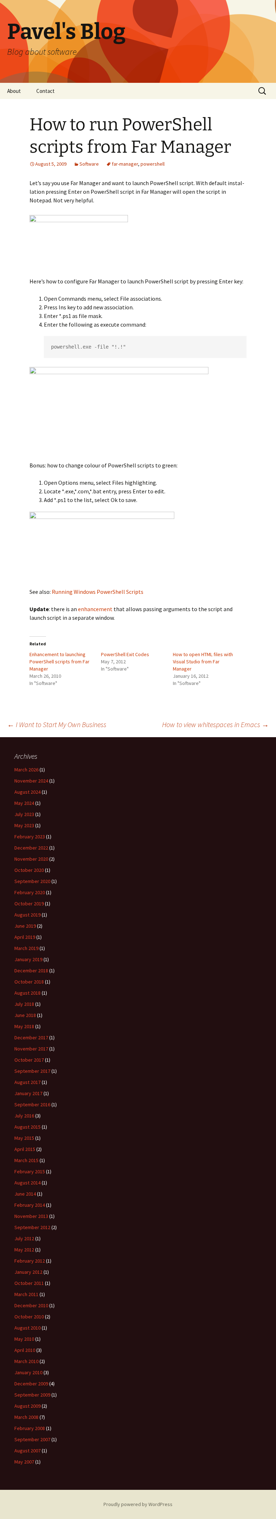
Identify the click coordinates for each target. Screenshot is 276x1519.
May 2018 (24, 1026)
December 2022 (31, 847)
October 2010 (29, 1316)
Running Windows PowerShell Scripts (97, 591)
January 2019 (28, 959)
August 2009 (27, 1406)
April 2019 (24, 937)
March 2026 (26, 769)
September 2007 (32, 1439)
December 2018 (31, 970)
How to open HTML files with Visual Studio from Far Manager (203, 661)
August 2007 (27, 1450)
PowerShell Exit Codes (125, 654)
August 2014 (27, 1182)
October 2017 (29, 1060)
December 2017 (31, 1037)
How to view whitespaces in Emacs (215, 724)
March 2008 (26, 1417)
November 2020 (31, 859)
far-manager (125, 164)
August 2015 (27, 1127)
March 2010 (26, 1361)
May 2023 (24, 825)
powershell (153, 164)
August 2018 (27, 993)
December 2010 (31, 1305)
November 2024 (31, 781)
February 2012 (29, 1261)
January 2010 (28, 1372)
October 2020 (29, 870)
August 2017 (27, 1082)
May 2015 (24, 1138)
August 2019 (27, 914)
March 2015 (26, 1160)
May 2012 (24, 1249)
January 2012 (28, 1272)
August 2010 (27, 1328)
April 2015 (24, 1149)
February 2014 (29, 1205)
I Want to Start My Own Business (56, 724)
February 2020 (29, 892)
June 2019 (25, 926)
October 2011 (29, 1283)
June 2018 (25, 1015)
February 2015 (29, 1171)
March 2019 (26, 948)
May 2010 (24, 1339)
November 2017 (31, 1048)
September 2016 (32, 1104)
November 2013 (31, 1216)
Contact (45, 91)
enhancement (95, 609)
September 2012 (32, 1227)
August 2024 (27, 792)
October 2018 (29, 981)
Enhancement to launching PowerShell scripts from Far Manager (59, 661)
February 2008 (29, 1428)
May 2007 (24, 1461)
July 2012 (24, 1238)
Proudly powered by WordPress (138, 1504)
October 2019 (29, 903)
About (14, 91)
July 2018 (24, 1004)
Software (89, 164)
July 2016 (24, 1115)
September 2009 (32, 1395)
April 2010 (24, 1350)
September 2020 (32, 881)
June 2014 (25, 1194)
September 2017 (32, 1071)
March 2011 (26, 1294)
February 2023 (29, 836)
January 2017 (28, 1093)
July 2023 (24, 814)
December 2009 (31, 1383)
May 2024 (24, 803)
